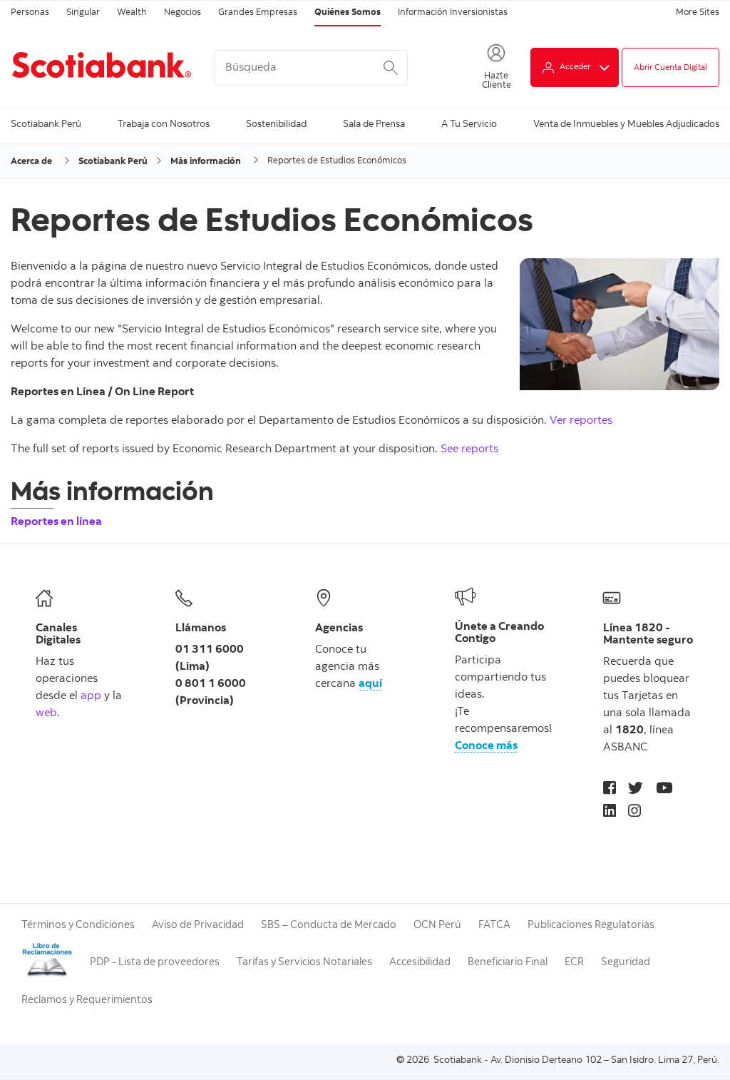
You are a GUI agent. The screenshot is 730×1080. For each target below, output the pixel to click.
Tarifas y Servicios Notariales (304, 962)
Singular (83, 13)
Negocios (182, 13)
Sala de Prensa (374, 125)
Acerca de (31, 162)
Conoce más (486, 746)
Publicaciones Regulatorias (591, 925)
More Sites (697, 13)
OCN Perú (437, 925)
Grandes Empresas (257, 13)
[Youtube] (664, 790)
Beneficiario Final (508, 962)
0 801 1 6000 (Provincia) (210, 692)
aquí (370, 684)
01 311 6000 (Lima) (209, 658)
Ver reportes (581, 421)
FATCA (494, 925)
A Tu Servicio (469, 125)
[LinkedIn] (609, 812)
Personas (30, 13)
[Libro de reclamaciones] (47, 975)
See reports (469, 449)
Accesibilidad (420, 962)
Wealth (132, 13)
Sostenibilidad (276, 125)
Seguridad (625, 962)
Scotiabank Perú (46, 125)
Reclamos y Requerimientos (87, 1000)
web (46, 713)
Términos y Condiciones (78, 925)
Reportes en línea (56, 522)
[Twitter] (635, 790)
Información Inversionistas (453, 13)
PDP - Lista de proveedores (155, 962)
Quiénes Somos (347, 13)
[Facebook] (609, 790)
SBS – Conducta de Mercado (328, 925)
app (91, 696)
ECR (574, 962)
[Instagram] (634, 812)
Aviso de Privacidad (198, 925)
